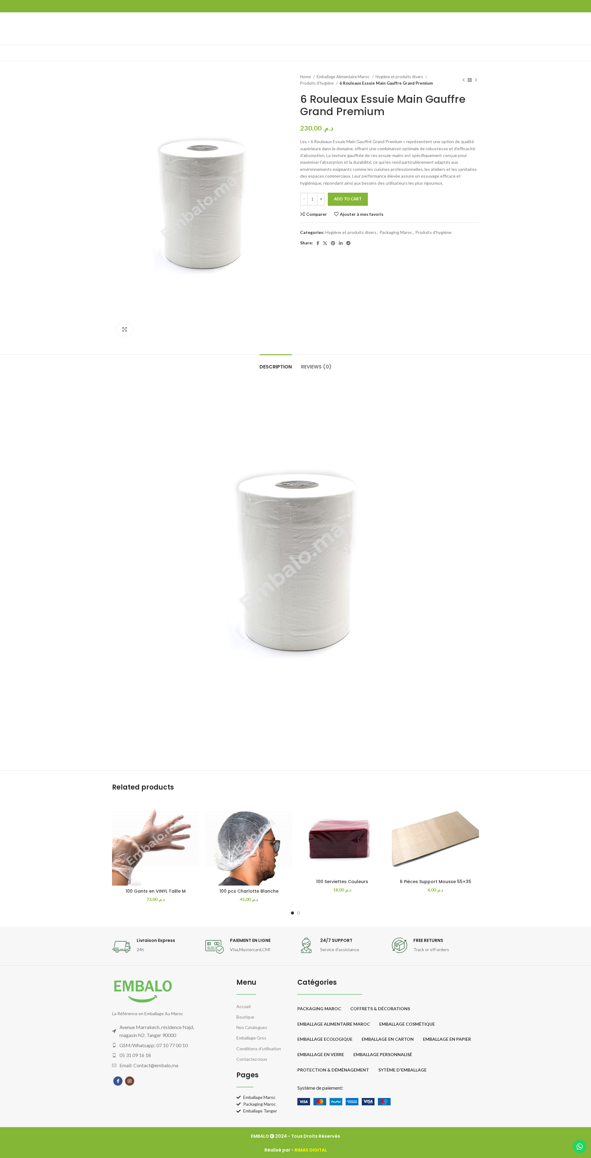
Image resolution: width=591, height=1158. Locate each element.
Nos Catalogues (251, 1027)
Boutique (245, 1016)
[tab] (275, 363)
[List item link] (161, 1045)
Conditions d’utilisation (258, 1048)
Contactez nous (251, 1059)
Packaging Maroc (396, 232)
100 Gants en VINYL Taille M (156, 891)
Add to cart (348, 198)
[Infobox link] (155, 947)
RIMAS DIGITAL (311, 1150)
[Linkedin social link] (340, 243)
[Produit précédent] (463, 80)
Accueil (243, 1006)
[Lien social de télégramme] (348, 243)
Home (306, 76)
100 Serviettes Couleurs (342, 882)
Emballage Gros (251, 1037)
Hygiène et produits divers (400, 76)
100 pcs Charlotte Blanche (249, 891)
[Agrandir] (124, 329)
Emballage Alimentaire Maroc (344, 76)
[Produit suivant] (476, 80)
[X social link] (325, 243)
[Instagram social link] (129, 1081)
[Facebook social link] (318, 243)
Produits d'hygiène (317, 83)
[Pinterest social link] (333, 243)
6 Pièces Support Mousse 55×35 (435, 882)
